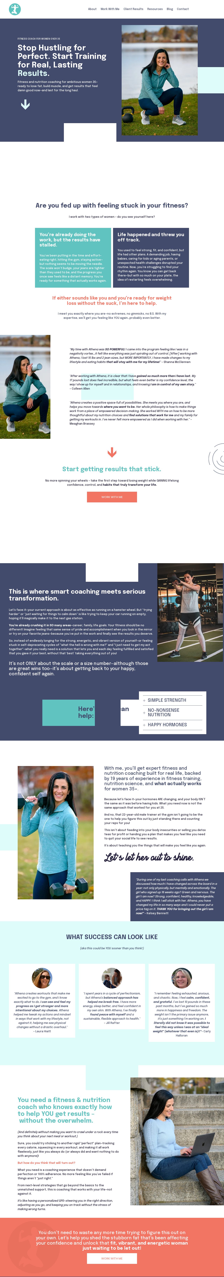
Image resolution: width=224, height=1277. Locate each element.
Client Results (133, 9)
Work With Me (110, 9)
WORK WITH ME (112, 497)
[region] (112, 1003)
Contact (183, 9)
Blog (170, 9)
